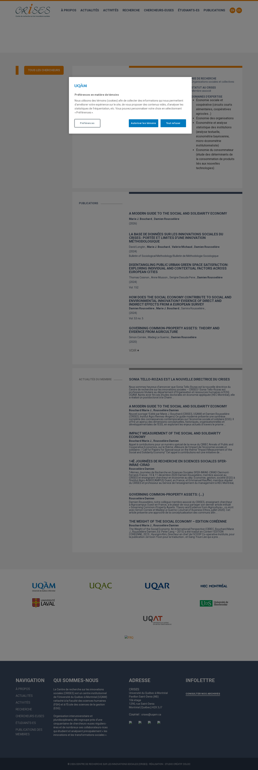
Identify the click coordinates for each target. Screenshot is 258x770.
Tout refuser (173, 123)
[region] (130, 105)
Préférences (87, 123)
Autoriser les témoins (143, 123)
